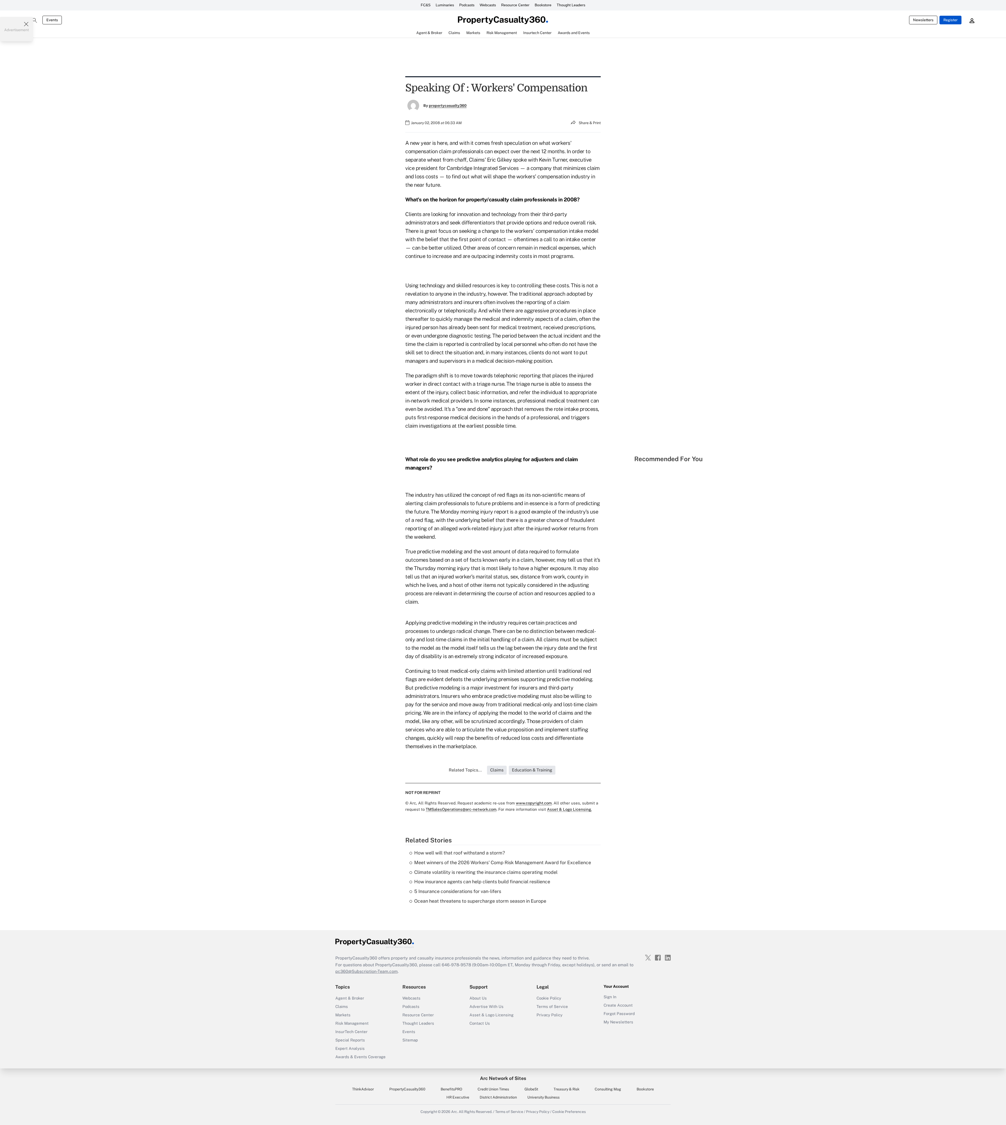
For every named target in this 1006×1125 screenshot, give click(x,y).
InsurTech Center (351, 1031)
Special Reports (350, 1040)
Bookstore (543, 5)
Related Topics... (465, 770)
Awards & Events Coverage (360, 1057)
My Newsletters (618, 1022)
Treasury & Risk (566, 1089)
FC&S (425, 5)
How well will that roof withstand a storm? (459, 853)
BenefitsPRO (451, 1089)
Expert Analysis (350, 1048)
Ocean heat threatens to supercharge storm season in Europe (480, 901)
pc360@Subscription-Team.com (366, 971)
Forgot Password (619, 1013)
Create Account (618, 1005)
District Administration (498, 1097)
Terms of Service (552, 1006)
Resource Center (515, 5)
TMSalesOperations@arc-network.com (461, 809)
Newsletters (923, 20)
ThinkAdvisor (363, 1089)
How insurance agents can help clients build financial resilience (482, 881)
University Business (543, 1097)
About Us (478, 998)
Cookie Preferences (569, 1112)
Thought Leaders (571, 5)
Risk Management (352, 1023)
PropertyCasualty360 (407, 1089)
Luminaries (445, 5)
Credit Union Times (493, 1089)
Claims (341, 1006)
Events (52, 20)
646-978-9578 (456, 964)
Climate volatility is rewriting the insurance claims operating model (485, 872)
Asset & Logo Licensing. (569, 809)
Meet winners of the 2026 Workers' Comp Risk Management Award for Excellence (502, 862)
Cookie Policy (549, 998)
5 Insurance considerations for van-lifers (457, 891)
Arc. (454, 1112)
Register (950, 20)
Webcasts (488, 5)
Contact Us (479, 1023)
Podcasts (466, 5)
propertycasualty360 (448, 105)
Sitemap (410, 1040)
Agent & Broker (349, 998)
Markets (343, 1015)
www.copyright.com (534, 803)
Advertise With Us (486, 1006)
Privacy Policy (549, 1015)
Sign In (610, 997)
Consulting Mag (608, 1089)
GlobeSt (531, 1089)
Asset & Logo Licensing (491, 1015)
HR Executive (457, 1097)
